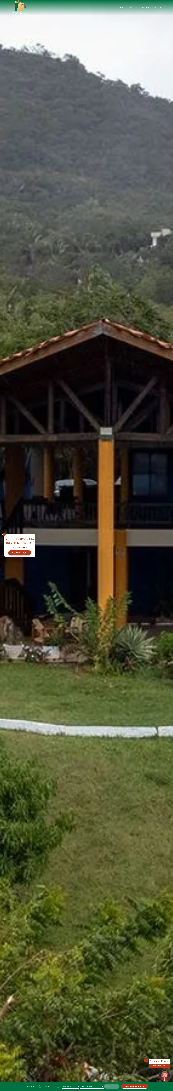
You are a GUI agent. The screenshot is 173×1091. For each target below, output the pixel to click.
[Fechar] (4, 534)
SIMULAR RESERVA (134, 1086)
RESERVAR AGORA (20, 553)
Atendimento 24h (159, 1066)
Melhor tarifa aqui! (159, 1061)
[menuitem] (122, 8)
